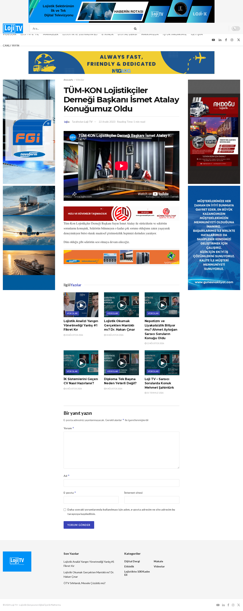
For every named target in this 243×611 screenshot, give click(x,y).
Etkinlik (108, 34)
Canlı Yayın (11, 45)
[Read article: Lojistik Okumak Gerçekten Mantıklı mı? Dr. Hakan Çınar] (121, 304)
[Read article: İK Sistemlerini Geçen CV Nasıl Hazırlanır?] (81, 362)
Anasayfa (68, 79)
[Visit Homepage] (13, 28)
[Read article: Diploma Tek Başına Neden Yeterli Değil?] (121, 362)
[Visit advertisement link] (121, 11)
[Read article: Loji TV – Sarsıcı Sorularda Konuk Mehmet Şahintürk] (162, 362)
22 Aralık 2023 (107, 121)
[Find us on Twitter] (238, 40)
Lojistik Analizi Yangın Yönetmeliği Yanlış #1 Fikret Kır (81, 325)
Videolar (10, 34)
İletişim (197, 34)
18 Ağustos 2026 (114, 335)
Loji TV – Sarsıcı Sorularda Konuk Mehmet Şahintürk (159, 383)
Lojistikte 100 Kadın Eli (80, 34)
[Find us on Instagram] (232, 40)
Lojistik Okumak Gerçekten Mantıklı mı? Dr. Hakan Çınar (119, 325)
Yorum (69, 428)
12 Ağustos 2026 (155, 343)
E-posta (70, 492)
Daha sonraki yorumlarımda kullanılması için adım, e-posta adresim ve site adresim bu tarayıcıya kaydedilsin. (121, 511)
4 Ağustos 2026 (114, 388)
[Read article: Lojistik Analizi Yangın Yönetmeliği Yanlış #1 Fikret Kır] (81, 304)
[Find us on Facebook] (226, 40)
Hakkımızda (150, 34)
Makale (158, 561)
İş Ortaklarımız (175, 34)
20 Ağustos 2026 (74, 335)
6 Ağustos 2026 (73, 388)
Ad (67, 476)
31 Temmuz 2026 (154, 392)
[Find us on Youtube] (213, 40)
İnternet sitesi (133, 492)
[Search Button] (136, 28)
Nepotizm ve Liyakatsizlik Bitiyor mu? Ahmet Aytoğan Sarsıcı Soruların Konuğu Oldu (161, 329)
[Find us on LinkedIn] (220, 40)
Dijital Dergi (127, 34)
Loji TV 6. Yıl (30, 34)
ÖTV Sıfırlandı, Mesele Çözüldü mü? (85, 583)
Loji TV (88, 121)
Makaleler (50, 34)
